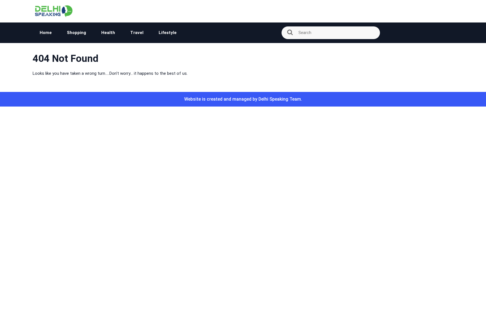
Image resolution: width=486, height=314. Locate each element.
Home (46, 32)
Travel (136, 32)
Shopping (76, 32)
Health (108, 32)
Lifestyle (168, 32)
